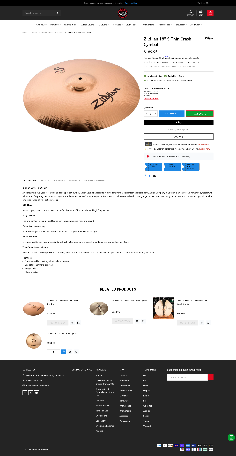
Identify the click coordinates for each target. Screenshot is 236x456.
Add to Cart (172, 113)
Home (24, 32)
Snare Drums (70, 24)
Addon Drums (87, 24)
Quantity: (148, 107)
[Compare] (78, 322)
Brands (99, 375)
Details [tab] (44, 180)
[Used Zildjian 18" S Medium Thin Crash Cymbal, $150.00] (163, 308)
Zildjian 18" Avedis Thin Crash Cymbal (130, 300)
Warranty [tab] (74, 180)
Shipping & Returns (105, 425)
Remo (146, 395)
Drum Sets (54, 24)
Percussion (180, 24)
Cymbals (40, 24)
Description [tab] (29, 180)
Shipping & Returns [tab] (94, 180)
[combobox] (41, 13)
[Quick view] (72, 322)
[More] (45, 24)
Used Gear (195, 24)
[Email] (154, 176)
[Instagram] (31, 393)
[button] (153, 167)
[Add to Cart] (63, 351)
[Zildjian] (208, 37)
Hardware (116, 24)
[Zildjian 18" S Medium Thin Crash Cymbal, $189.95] (34, 308)
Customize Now (131, 3)
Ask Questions (193, 62)
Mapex (146, 390)
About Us (100, 430)
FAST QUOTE (199, 113)
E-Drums (103, 24)
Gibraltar (147, 405)
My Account (101, 415)
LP (144, 380)
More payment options (179, 129)
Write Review (178, 62)
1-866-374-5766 (34, 380)
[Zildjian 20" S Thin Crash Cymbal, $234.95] (34, 341)
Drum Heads (132, 24)
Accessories (164, 24)
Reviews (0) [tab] (59, 180)
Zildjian (146, 410)
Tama (146, 420)
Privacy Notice (102, 405)
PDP (145, 400)
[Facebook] (149, 176)
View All (147, 425)
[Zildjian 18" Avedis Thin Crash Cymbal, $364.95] (99, 308)
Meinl (145, 385)
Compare (178, 136)
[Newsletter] (211, 377)
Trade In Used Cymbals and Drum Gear (105, 392)
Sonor (146, 415)
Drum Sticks (148, 24)
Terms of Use (102, 410)
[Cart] (210, 13)
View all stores (151, 98)
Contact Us (101, 420)
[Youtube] (36, 393)
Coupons (100, 400)
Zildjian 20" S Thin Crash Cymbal (62, 333)
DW (145, 375)
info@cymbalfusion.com (37, 385)
